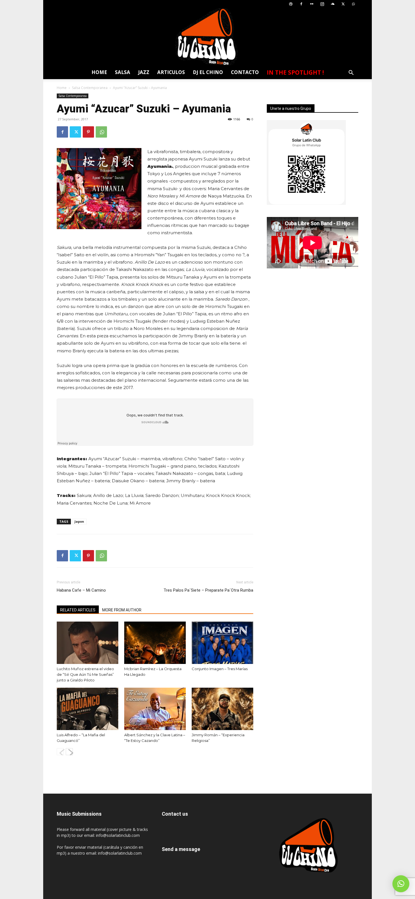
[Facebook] (301, 4)
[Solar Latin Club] (207, 37)
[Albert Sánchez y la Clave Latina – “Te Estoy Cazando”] (155, 709)
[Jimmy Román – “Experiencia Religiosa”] (222, 709)
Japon (79, 521)
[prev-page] (60, 751)
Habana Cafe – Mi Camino (81, 590)
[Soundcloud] (332, 4)
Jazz (143, 72)
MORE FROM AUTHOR (121, 610)
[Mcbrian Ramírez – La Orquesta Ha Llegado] (155, 643)
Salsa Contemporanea (90, 87)
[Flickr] (311, 4)
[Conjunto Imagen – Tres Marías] (222, 643)
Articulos (171, 72)
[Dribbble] (291, 4)
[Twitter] (343, 4)
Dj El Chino (208, 72)
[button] (351, 73)
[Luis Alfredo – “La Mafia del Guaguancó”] (87, 709)
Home (99, 72)
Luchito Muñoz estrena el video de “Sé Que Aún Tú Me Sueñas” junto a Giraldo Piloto (85, 674)
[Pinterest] (88, 132)
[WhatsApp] (353, 4)
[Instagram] (322, 4)
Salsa (122, 72)
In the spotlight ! (295, 72)
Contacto (245, 72)
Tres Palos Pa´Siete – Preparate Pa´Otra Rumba (208, 590)
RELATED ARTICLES (77, 610)
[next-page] (69, 751)
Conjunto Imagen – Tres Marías (220, 668)
